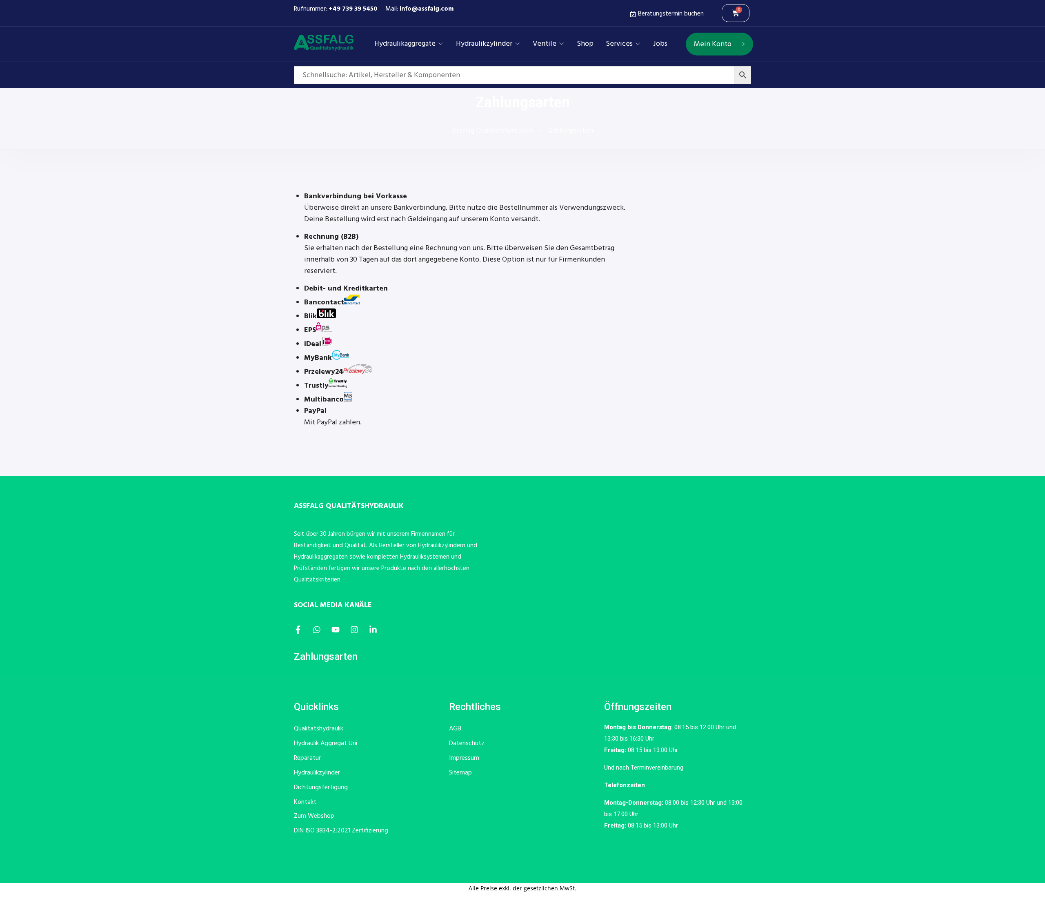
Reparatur (307, 758)
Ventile (544, 44)
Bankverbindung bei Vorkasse (355, 196)
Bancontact (324, 302)
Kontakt (305, 802)
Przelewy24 (323, 372)
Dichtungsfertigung (321, 787)
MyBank (318, 358)
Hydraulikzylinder (484, 44)
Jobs (660, 44)
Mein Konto (713, 44)
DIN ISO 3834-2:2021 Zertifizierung (341, 830)
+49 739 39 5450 (353, 9)
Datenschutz (467, 743)
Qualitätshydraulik (318, 728)
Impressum (464, 758)
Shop (585, 44)
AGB (455, 728)
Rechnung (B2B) (331, 237)
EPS (310, 330)
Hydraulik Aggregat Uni (325, 743)
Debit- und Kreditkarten (346, 289)
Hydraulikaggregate (405, 44)
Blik (310, 316)
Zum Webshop (314, 816)
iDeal (312, 344)
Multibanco (324, 400)
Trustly (316, 386)
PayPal (315, 411)
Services (619, 44)
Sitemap (460, 773)
